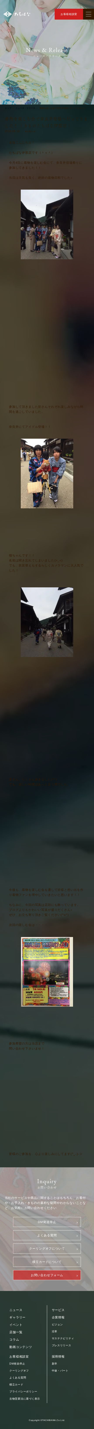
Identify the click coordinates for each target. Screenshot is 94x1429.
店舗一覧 (15, 1332)
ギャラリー (17, 1317)
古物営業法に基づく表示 (24, 1398)
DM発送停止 (47, 1222)
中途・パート (60, 1370)
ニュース (15, 1310)
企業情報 (58, 1317)
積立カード (16, 1384)
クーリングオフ (19, 1370)
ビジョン (57, 1324)
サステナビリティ (63, 1338)
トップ (8, 108)
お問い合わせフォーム (47, 1275)
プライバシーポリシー (23, 1391)
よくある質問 (47, 1235)
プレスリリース (61, 1345)
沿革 (54, 1331)
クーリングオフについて (47, 1248)
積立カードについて (47, 1262)
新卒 (54, 1363)
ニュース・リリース (25, 108)
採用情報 (58, 1356)
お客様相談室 (69, 14)
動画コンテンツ (20, 1347)
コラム (14, 1339)
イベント (15, 1324)
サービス (58, 1310)
